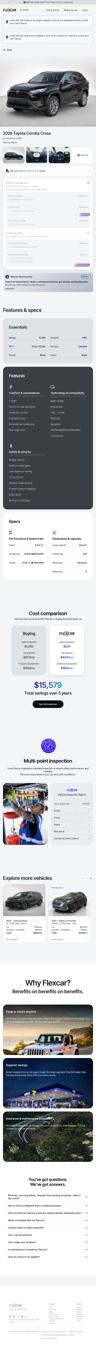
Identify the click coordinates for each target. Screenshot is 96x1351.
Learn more (68, 2)
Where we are (70, 10)
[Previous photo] (7, 900)
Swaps (78, 1312)
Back (9, 50)
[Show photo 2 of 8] (66, 914)
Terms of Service (60, 1332)
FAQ (50, 1307)
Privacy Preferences (49, 1338)
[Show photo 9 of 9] (30, 914)
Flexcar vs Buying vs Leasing (56, 1320)
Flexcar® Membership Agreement (54, 1335)
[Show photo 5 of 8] (70, 914)
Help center (80, 1316)
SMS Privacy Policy (76, 1332)
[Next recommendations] (90, 878)
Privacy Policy (46, 1332)
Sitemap (72, 1335)
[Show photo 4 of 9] (23, 914)
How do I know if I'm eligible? (24, 1257)
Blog (50, 1312)
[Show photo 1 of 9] (18, 914)
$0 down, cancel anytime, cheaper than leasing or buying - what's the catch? (44, 1197)
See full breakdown (48, 704)
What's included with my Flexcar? (26, 1220)
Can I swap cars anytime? (22, 1242)
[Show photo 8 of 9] (29, 914)
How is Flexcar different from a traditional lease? (34, 1205)
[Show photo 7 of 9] (27, 914)
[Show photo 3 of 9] (21, 914)
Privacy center (79, 1320)
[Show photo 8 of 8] (75, 914)
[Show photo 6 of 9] (25, 914)
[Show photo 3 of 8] (67, 914)
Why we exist (54, 1316)
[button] (24, 913)
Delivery (79, 1310)
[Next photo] (41, 900)
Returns (79, 1314)
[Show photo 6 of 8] (72, 914)
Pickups (79, 1307)
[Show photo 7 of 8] (73, 914)
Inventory (52, 1310)
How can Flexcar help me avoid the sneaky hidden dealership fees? (45, 1213)
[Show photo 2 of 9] (19, 914)
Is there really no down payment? (26, 1227)
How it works (52, 10)
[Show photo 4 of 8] (69, 914)
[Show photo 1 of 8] (64, 914)
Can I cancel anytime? (20, 1235)
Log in (85, 10)
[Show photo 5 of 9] (24, 914)
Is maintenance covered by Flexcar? (28, 1249)
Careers (52, 1323)
